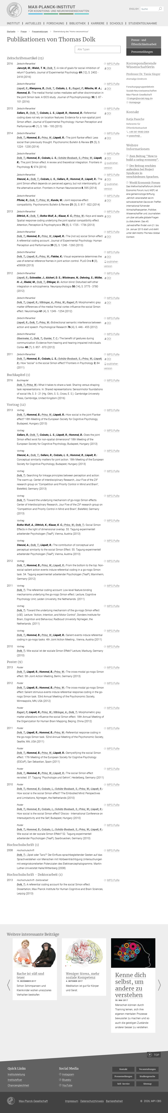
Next (159, 985)
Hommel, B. (33, 788)
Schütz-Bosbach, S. (69, 157)
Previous (8, 985)
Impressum (71, 1101)
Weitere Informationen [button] (138, 147)
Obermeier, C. (25, 338)
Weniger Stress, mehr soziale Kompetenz (82, 975)
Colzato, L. (48, 788)
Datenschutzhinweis (92, 1101)
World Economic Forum (144, 182)
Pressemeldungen (142, 51)
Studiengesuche (147, 1076)
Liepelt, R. (22, 88)
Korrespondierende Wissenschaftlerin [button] (141, 65)
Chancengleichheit (18, 1085)
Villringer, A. (46, 302)
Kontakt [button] (132, 112)
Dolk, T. (51, 68)
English (134, 9)
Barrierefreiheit (114, 1101)
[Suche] (160, 9)
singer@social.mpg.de (141, 98)
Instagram (68, 1074)
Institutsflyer (15, 1079)
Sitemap (147, 1084)
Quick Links (17, 1068)
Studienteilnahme (142, 23)
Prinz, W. (47, 137)
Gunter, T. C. (51, 338)
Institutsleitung (16, 1074)
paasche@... (135, 135)
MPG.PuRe (113, 63)
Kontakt (123, 1069)
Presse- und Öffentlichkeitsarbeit (144, 42)
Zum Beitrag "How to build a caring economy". (142, 157)
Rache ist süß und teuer (30, 975)
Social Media (69, 1068)
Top (156, 1055)
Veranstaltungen (147, 1069)
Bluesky (66, 1079)
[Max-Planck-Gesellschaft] (13, 1101)
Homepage (134, 102)
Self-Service (123, 1084)
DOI (109, 68)
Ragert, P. (78, 88)
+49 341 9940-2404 (139, 132)
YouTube (67, 1085)
